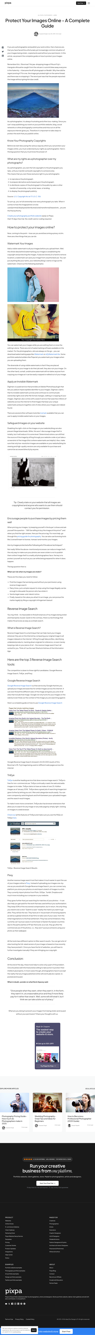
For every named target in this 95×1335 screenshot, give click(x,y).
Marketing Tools (10, 1233)
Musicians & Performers (56, 1248)
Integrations (9, 1252)
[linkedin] (3, 56)
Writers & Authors (54, 1252)
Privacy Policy (19, 1319)
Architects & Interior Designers (58, 1245)
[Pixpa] (8, 3)
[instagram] (15, 1304)
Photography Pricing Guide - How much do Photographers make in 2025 (14, 1120)
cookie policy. (17, 1332)
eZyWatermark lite (53, 354)
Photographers (54, 1224)
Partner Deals (53, 1283)
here (15, 818)
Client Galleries (9, 1230)
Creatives (52, 1221)
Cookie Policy (30, 1319)
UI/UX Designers (54, 1236)
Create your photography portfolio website (24, 216)
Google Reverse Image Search (19, 686)
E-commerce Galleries (12, 1227)
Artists (51, 1227)
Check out (11, 815)
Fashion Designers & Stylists (57, 1242)
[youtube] (6, 1304)
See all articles (90, 1088)
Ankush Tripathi (75, 1125)
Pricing (7, 1242)
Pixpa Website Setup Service (14, 1236)
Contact (51, 1274)
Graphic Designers (55, 1233)
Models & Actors (54, 1239)
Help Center (9, 1255)
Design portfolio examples (13, 1277)
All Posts (41, 15)
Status (7, 1258)
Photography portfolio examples (15, 1271)
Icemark (43, 413)
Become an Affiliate (55, 1277)
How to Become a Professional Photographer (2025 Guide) (79, 1118)
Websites (8, 1221)
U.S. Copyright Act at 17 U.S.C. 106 (27, 196)
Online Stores (9, 1224)
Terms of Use (9, 1319)
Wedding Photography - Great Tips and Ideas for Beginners (45, 1118)
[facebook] (3, 48)
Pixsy (28, 883)
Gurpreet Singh (43, 34)
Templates (8, 1239)
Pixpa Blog (52, 1271)
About (51, 1268)
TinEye (10, 780)
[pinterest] (21, 1304)
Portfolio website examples (13, 1268)
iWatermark (38, 354)
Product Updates (10, 1248)
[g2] (24, 1304)
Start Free (80, 3)
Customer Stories (10, 1245)
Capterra (42, 1159)
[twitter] (3, 52)
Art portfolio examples (12, 1274)
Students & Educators (56, 1280)
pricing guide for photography (29, 536)
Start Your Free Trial (46, 1183)
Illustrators (52, 1230)
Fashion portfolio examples (13, 1280)
